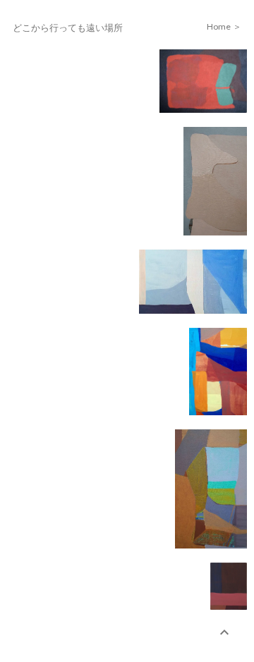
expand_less (224, 632)
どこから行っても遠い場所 (68, 27)
